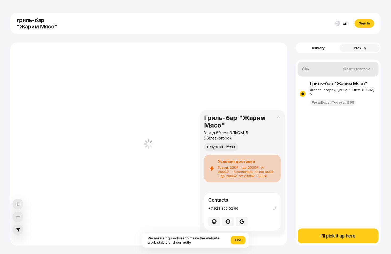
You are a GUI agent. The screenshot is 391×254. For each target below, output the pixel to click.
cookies (178, 238)
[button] (341, 23)
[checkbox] (303, 94)
